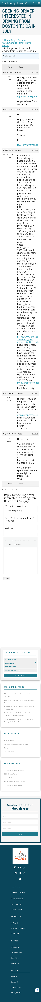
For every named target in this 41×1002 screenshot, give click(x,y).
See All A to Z (20, 675)
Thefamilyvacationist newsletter (15, 770)
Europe (6, 748)
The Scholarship (16, 904)
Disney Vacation (16, 952)
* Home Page (9, 40)
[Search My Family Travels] (34, 3)
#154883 (35, 109)
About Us (14, 977)
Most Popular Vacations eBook (14, 782)
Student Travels (16, 910)
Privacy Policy (15, 993)
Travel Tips (15, 934)
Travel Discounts (17, 899)
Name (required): (13, 510)
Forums (22, 40)
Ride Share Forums (18, 928)
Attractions (10, 660)
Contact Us (15, 982)
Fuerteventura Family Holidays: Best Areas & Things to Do (19, 708)
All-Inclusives (15, 947)
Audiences (9, 663)
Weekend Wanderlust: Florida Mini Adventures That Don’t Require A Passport (19, 714)
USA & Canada (9, 740)
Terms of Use (16, 987)
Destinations (10, 667)
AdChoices (16, 887)
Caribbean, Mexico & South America (16, 744)
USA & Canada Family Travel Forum (16, 44)
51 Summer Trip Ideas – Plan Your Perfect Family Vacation (20, 695)
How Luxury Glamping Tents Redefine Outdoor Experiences (20, 701)
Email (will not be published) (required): (19, 519)
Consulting (14, 958)
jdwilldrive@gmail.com (28, 144)
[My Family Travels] (20, 856)
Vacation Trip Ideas (13, 670)
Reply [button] (20, 72)
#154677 (35, 393)
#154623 (35, 434)
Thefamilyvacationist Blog (13, 785)
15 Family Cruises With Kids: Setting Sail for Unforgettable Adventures (19, 720)
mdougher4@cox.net (28, 382)
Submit (6, 578)
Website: (9, 528)
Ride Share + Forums (11, 774)
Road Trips (15, 963)
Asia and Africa (9, 752)
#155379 (35, 72)
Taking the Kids (9, 778)
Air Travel (14, 923)
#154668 (35, 150)
